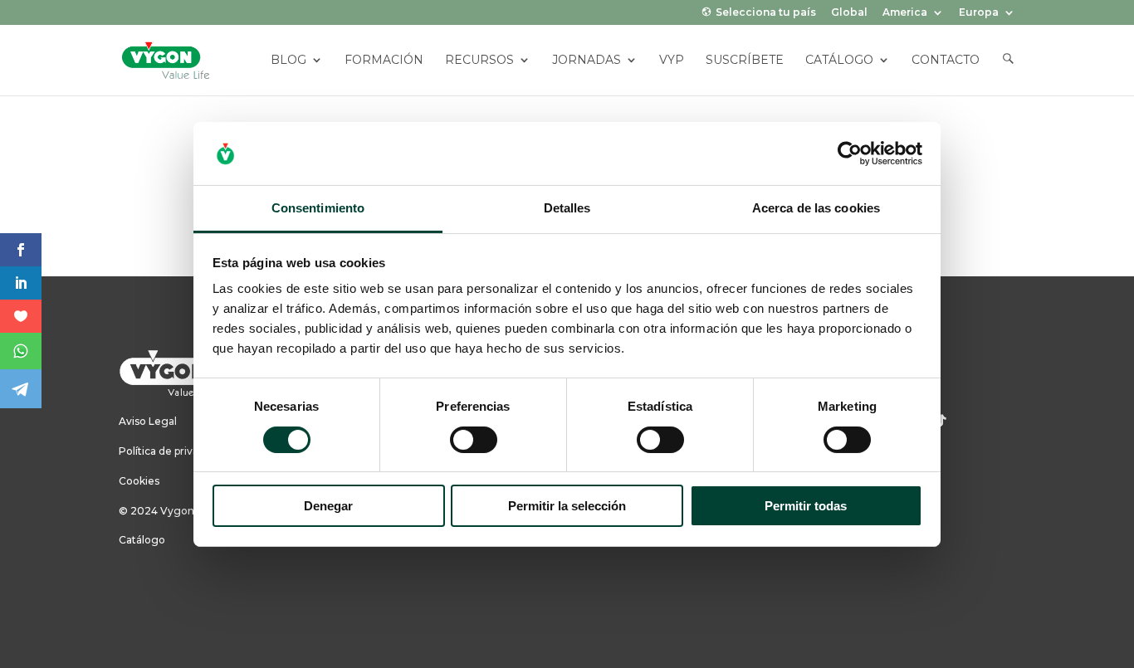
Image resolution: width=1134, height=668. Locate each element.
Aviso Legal (148, 421)
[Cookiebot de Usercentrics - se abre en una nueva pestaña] (849, 153)
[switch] (473, 440)
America (904, 12)
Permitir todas (806, 506)
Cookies (139, 481)
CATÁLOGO (839, 60)
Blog (288, 60)
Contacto (946, 60)
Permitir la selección (567, 506)
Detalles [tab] (567, 208)
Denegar (328, 506)
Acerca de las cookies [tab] (816, 208)
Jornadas (586, 60)
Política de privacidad (172, 451)
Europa (979, 12)
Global (849, 12)
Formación (384, 60)
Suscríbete (745, 60)
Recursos (479, 60)
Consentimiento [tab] (317, 208)
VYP (671, 60)
